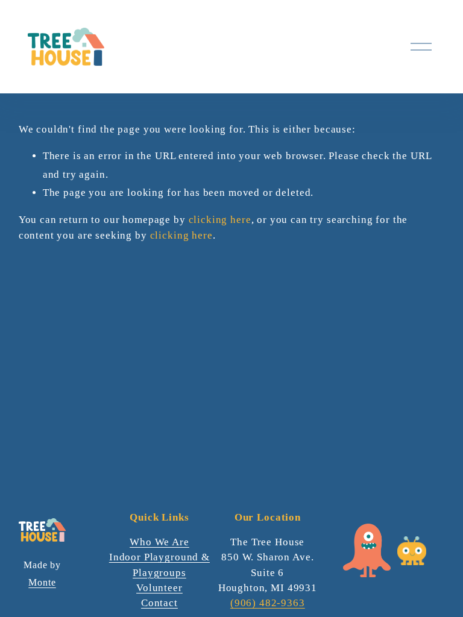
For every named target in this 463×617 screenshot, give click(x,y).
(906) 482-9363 (267, 603)
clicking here (220, 219)
